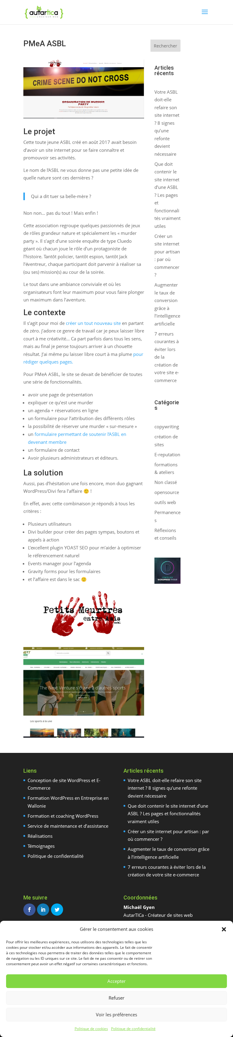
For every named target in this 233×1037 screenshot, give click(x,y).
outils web (165, 502)
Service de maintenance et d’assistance (68, 826)
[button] (224, 929)
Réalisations (40, 836)
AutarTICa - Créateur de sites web (158, 915)
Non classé (165, 482)
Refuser (116, 998)
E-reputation (167, 454)
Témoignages (41, 846)
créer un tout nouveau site (93, 323)
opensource (166, 492)
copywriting (166, 426)
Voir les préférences (116, 1014)
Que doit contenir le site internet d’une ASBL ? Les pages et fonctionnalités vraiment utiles (167, 195)
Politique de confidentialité (133, 1028)
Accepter (116, 981)
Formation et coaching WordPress (63, 816)
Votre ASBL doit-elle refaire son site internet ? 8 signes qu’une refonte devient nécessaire (166, 123)
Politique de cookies (91, 1028)
